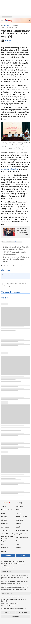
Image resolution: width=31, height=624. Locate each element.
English (3, 541)
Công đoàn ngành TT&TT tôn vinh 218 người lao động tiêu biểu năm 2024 (22, 232)
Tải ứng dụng (8, 612)
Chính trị (19, 503)
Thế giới (18, 513)
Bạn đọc (18, 527)
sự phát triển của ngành (9, 169)
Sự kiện (23, 555)
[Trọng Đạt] (2, 40)
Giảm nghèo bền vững (8, 534)
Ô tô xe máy (4, 523)
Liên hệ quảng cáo (7, 593)
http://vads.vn (10, 606)
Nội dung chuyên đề (22, 537)
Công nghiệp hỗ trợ (22, 530)
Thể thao (19, 510)
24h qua (3, 551)
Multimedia (4, 548)
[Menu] (2, 20)
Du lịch (18, 523)
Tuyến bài (8, 555)
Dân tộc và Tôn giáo (7, 510)
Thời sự (3, 506)
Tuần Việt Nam (5, 530)
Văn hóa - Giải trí (21, 517)
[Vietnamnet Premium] (5, 503)
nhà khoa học (14, 266)
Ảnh (2, 544)
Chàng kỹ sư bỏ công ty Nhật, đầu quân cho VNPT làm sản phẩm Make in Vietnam (16, 259)
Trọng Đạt (8, 40)
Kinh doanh (19, 506)
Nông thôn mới (21, 534)
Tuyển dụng (15, 616)
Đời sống (4, 517)
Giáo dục (6, 25)
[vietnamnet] (8, 21)
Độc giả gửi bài (23, 612)
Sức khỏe (4, 520)
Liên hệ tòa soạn (6, 571)
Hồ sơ (18, 541)
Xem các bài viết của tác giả (11, 42)
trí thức (22, 266)
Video (18, 544)
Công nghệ (19, 520)
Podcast (18, 548)
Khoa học (15, 25)
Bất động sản (5, 527)
